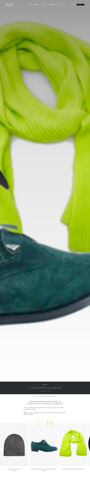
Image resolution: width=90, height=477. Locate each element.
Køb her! (14, 470)
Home (35, 396)
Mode (30, 4)
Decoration (51, 4)
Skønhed (36, 4)
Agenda (59, 4)
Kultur (43, 4)
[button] (57, 423)
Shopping (45, 384)
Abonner (80, 4)
